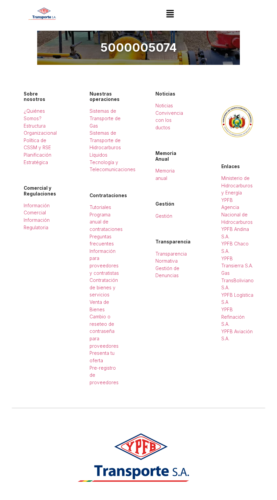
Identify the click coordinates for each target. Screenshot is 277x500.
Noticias (164, 105)
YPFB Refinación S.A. (233, 317)
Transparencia (171, 254)
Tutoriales (100, 207)
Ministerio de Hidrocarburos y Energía (237, 185)
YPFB (227, 200)
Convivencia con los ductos (169, 120)
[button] (170, 14)
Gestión (163, 216)
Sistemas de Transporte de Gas (105, 118)
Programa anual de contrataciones (106, 222)
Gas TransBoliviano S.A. (237, 280)
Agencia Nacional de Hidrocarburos (237, 215)
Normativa (166, 261)
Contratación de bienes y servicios (104, 287)
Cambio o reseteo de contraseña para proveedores (104, 331)
